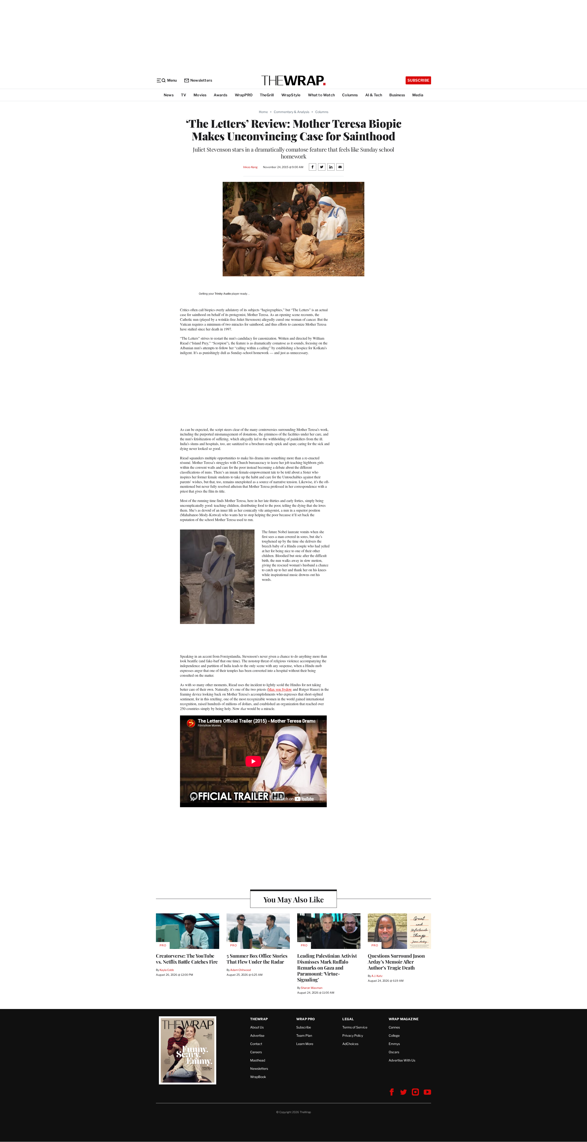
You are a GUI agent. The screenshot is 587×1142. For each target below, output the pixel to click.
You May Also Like (293, 899)
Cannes (394, 1027)
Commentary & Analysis (291, 112)
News (169, 95)
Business (397, 95)
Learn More (304, 1044)
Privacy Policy (352, 1035)
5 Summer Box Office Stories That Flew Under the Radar (257, 959)
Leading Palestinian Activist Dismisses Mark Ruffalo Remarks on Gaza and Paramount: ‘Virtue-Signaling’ (327, 967)
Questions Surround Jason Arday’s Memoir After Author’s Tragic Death (396, 961)
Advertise (257, 1035)
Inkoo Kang (250, 167)
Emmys (394, 1044)
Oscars (394, 1052)
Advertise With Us (402, 1060)
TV (183, 95)
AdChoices (350, 1044)
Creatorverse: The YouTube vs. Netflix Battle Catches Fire (187, 959)
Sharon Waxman (311, 988)
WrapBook (258, 1077)
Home (263, 112)
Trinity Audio (223, 293)
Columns (350, 95)
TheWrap (259, 1019)
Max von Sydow (280, 689)
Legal (348, 1019)
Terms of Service (354, 1027)
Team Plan (304, 1035)
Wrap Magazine (404, 1019)
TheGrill (267, 95)
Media (417, 95)
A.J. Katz (376, 976)
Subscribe (418, 80)
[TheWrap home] (293, 80)
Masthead (257, 1060)
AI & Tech (373, 95)
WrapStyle (291, 95)
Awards (220, 95)
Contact (256, 1044)
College (394, 1035)
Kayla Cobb (167, 970)
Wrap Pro (305, 1019)
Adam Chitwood (240, 970)
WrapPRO (243, 95)
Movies (200, 95)
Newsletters (201, 80)
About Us (257, 1027)
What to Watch (321, 95)
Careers (256, 1052)
